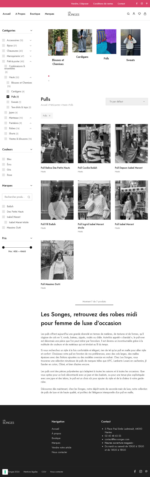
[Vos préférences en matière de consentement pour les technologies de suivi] (5, 472)
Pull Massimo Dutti (50, 284)
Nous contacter (59, 452)
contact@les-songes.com (117, 439)
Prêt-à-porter (54, 104)
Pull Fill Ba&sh (48, 224)
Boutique (56, 438)
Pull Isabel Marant (124, 224)
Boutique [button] (35, 14)
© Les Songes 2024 (10, 471)
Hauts (64, 104)
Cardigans (82, 57)
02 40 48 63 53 (113, 436)
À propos (56, 433)
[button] (94, 76)
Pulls (106, 58)
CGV (44, 471)
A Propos (20, 14)
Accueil (7, 14)
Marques (49, 14)
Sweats (130, 60)
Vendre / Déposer (79, 4)
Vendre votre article (61, 447)
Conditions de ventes (103, 4)
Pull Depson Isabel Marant (129, 167)
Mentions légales (31, 471)
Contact (121, 4)
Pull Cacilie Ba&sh (87, 167)
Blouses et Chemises (58, 62)
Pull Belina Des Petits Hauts (55, 167)
